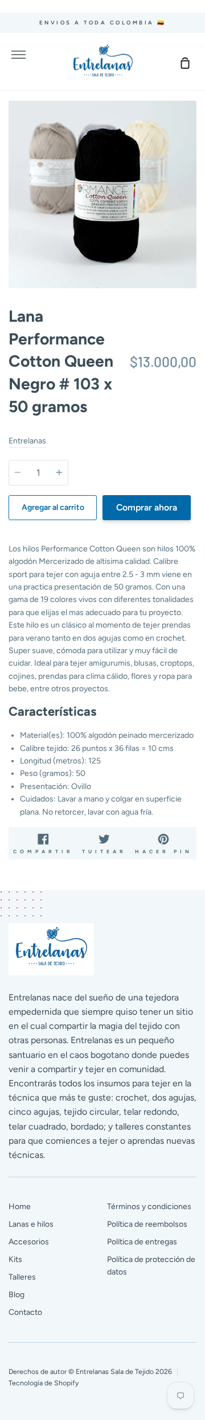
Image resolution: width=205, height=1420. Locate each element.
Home (20, 1206)
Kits (15, 1259)
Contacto (25, 1312)
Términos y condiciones (149, 1206)
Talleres (22, 1277)
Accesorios (29, 1242)
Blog (16, 1294)
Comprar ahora (146, 507)
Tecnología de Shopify (44, 1383)
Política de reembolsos (147, 1224)
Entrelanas (27, 441)
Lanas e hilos (31, 1224)
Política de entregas (142, 1242)
